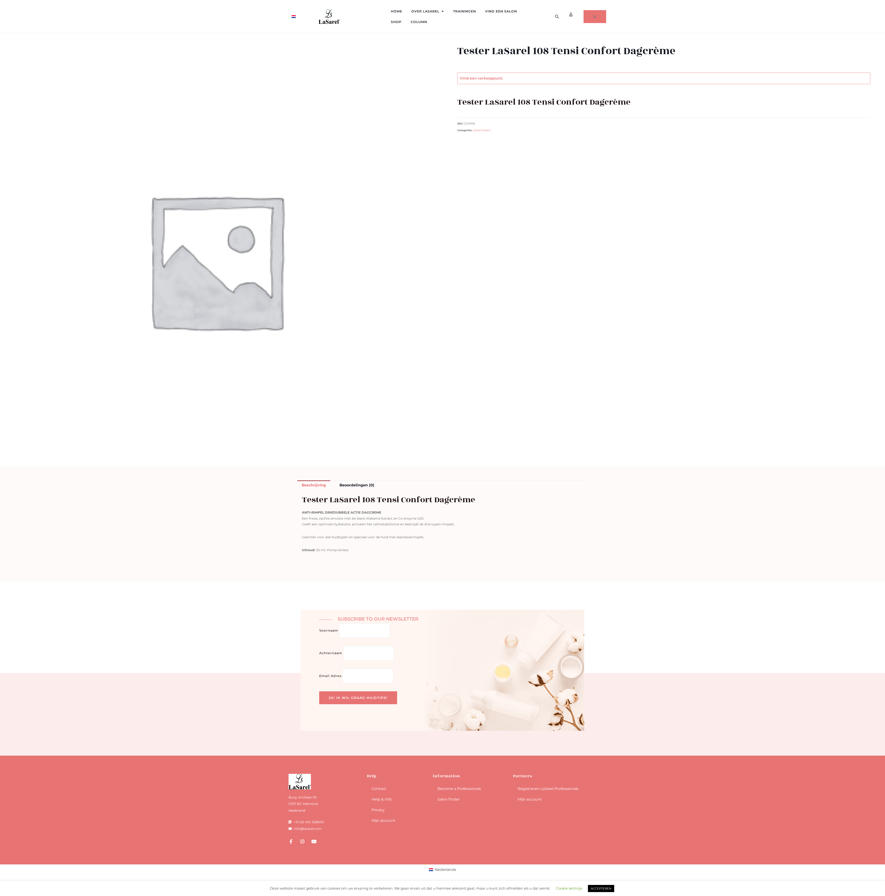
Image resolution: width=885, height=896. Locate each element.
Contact (379, 789)
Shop (396, 22)
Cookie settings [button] (569, 888)
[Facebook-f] (291, 841)
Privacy (378, 810)
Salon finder (448, 799)
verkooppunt (490, 78)
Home (396, 11)
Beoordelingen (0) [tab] (356, 485)
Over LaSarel (425, 11)
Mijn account (383, 820)
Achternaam (330, 653)
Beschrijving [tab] (314, 485)
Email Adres (330, 676)
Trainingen (464, 11)
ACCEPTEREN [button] (601, 888)
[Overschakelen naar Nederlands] (293, 17)
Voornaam (328, 630)
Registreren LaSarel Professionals (548, 789)
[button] (556, 16)
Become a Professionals (459, 789)
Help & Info (382, 799)
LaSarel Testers (481, 130)
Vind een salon (501, 11)
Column (419, 22)
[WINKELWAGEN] (595, 16)
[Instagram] (302, 841)
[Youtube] (314, 841)
